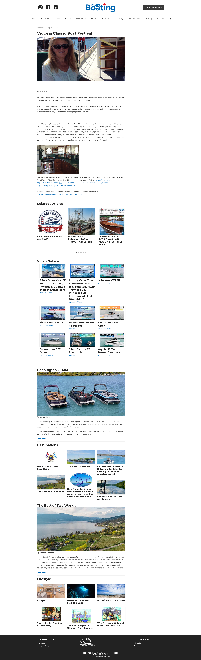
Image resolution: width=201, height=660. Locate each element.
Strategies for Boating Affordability (49, 624)
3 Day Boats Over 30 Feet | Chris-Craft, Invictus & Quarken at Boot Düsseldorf (53, 285)
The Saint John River (78, 466)
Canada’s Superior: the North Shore (109, 498)
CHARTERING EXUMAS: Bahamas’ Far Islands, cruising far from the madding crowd (110, 470)
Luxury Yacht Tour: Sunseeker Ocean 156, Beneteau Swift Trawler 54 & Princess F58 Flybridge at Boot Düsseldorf (82, 290)
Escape (41, 600)
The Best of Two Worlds (50, 491)
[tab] (76, 252)
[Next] (122, 229)
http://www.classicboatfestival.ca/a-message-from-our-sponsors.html (64, 194)
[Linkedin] (55, 7)
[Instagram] (40, 7)
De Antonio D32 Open (50, 351)
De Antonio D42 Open (108, 324)
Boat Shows (54, 28)
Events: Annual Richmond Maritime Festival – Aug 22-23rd (80, 239)
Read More (41, 438)
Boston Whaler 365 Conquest (81, 324)
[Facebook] (48, 7)
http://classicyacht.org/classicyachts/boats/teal (56, 185)
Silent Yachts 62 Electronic (79, 351)
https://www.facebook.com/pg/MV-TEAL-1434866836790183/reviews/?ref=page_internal (72, 183)
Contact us (137, 646)
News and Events (43, 28)
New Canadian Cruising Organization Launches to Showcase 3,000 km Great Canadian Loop (80, 493)
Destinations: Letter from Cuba (48, 467)
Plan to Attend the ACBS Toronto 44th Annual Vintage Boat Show (110, 240)
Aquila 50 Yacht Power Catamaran (110, 351)
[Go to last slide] (40, 229)
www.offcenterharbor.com (105, 180)
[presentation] (50, 221)
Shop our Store (44, 646)
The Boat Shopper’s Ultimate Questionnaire (80, 626)
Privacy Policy (138, 643)
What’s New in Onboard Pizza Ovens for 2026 (110, 624)
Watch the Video (46, 292)
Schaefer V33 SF (109, 280)
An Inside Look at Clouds (111, 600)
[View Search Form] (170, 19)
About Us (42, 643)
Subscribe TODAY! (153, 7)
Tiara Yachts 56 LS (51, 322)
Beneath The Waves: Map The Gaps (78, 601)
